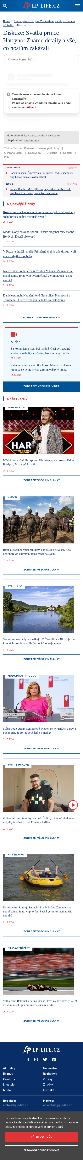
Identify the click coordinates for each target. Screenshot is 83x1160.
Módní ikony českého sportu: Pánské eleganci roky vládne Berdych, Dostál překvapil (38, 234)
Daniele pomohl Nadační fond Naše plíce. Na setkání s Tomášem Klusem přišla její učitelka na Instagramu (36, 298)
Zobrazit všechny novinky (42, 317)
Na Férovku (16, 854)
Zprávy (48, 1079)
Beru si (10, 184)
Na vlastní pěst (19, 948)
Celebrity (9, 1079)
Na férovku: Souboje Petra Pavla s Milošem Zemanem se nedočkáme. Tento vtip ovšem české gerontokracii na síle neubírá (38, 275)
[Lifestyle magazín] (41, 5)
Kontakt (48, 1090)
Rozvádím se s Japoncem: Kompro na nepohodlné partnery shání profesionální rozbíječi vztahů (39, 214)
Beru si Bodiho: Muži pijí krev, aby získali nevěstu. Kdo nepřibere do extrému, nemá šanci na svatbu (40, 191)
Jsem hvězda (16, 407)
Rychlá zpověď (18, 765)
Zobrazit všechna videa (41, 386)
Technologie (13, 168)
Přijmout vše (41, 1137)
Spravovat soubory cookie (41, 1150)
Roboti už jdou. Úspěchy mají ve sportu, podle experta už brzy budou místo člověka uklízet (41, 175)
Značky (48, 1084)
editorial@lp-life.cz (15, 1105)
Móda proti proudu (22, 675)
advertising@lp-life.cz (57, 1105)
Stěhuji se (15, 586)
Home (6, 21)
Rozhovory (50, 1073)
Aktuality (9, 1068)
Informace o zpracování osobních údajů (38, 1127)
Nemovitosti (51, 1068)
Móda (7, 1090)
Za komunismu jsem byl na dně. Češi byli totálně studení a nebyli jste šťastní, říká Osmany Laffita (40, 351)
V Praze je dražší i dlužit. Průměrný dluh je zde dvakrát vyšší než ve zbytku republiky (40, 254)
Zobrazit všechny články (41, 480)
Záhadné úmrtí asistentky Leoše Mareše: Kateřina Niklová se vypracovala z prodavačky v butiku (41, 367)
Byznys (8, 1073)
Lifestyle (8, 1084)
